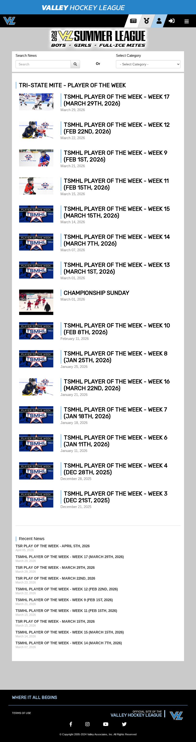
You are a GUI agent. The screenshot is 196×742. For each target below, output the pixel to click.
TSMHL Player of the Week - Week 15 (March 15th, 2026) (70, 632)
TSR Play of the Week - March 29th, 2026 (55, 567)
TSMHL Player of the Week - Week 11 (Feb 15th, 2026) (66, 611)
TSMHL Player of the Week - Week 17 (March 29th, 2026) (70, 557)
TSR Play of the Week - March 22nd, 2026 (55, 578)
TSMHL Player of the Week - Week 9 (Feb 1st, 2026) (64, 600)
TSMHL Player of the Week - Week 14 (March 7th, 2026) (69, 643)
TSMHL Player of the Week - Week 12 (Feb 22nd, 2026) (67, 589)
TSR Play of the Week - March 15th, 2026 (55, 621)
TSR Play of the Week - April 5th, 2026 (53, 546)
